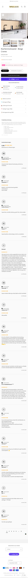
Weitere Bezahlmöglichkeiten (14, 82)
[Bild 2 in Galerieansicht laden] (14, 43)
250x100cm (4, 70)
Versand (18, 575)
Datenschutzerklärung (9, 575)
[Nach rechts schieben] (26, 43)
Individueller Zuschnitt (16, 70)
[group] (14, 146)
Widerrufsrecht (22, 573)
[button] (2, 6)
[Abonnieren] (20, 549)
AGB (14, 575)
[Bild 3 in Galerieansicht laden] (21, 43)
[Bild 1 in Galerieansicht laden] (6, 43)
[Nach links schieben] (1, 43)
